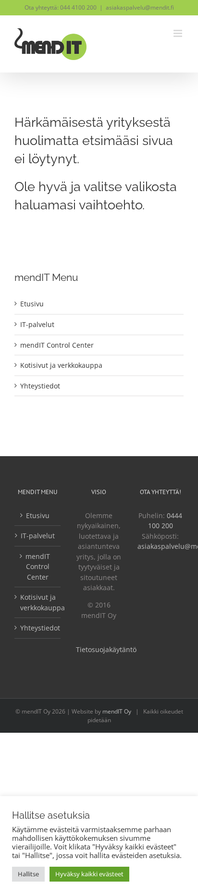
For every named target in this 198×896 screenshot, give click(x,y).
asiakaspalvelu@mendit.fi (140, 7)
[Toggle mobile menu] (178, 33)
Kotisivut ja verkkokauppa (61, 365)
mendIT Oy (116, 711)
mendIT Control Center (57, 345)
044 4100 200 (78, 7)
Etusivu (32, 303)
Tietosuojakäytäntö (106, 649)
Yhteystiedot (40, 385)
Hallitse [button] (28, 874)
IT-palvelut (37, 324)
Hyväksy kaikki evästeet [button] (89, 874)
